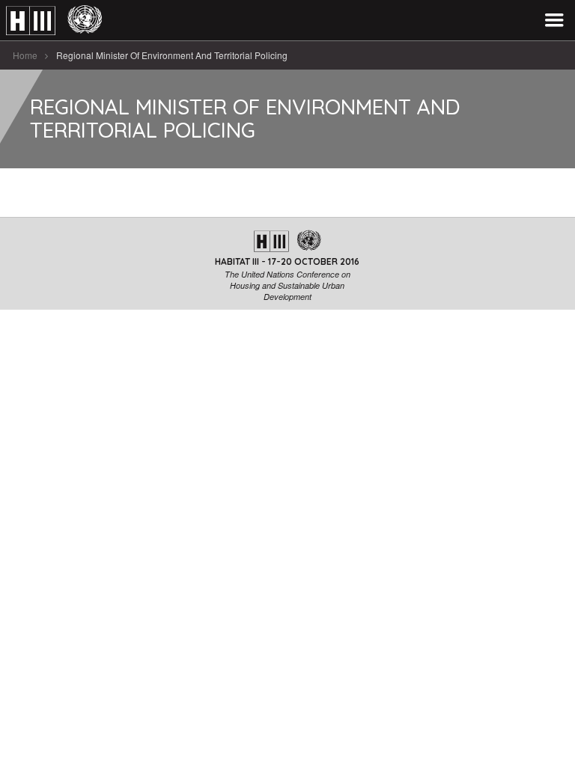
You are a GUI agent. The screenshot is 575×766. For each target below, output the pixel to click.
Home (25, 55)
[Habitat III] (54, 20)
